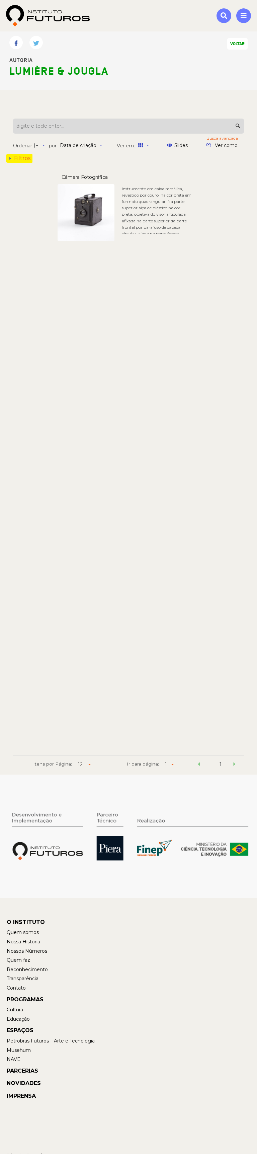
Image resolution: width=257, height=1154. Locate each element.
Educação (18, 1019)
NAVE (13, 1059)
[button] (199, 765)
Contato (16, 988)
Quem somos (23, 932)
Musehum (19, 1050)
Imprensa (21, 1096)
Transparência (22, 978)
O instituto (26, 922)
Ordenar (22, 146)
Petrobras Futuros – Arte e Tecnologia (51, 1040)
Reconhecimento (27, 969)
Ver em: (126, 146)
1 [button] (221, 764)
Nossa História (23, 941)
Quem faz (18, 960)
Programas (25, 999)
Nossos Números (27, 951)
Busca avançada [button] (222, 138)
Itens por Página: (52, 764)
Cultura (15, 1009)
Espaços (20, 1030)
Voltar (237, 44)
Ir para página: (143, 764)
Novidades (24, 1083)
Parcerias (22, 1071)
